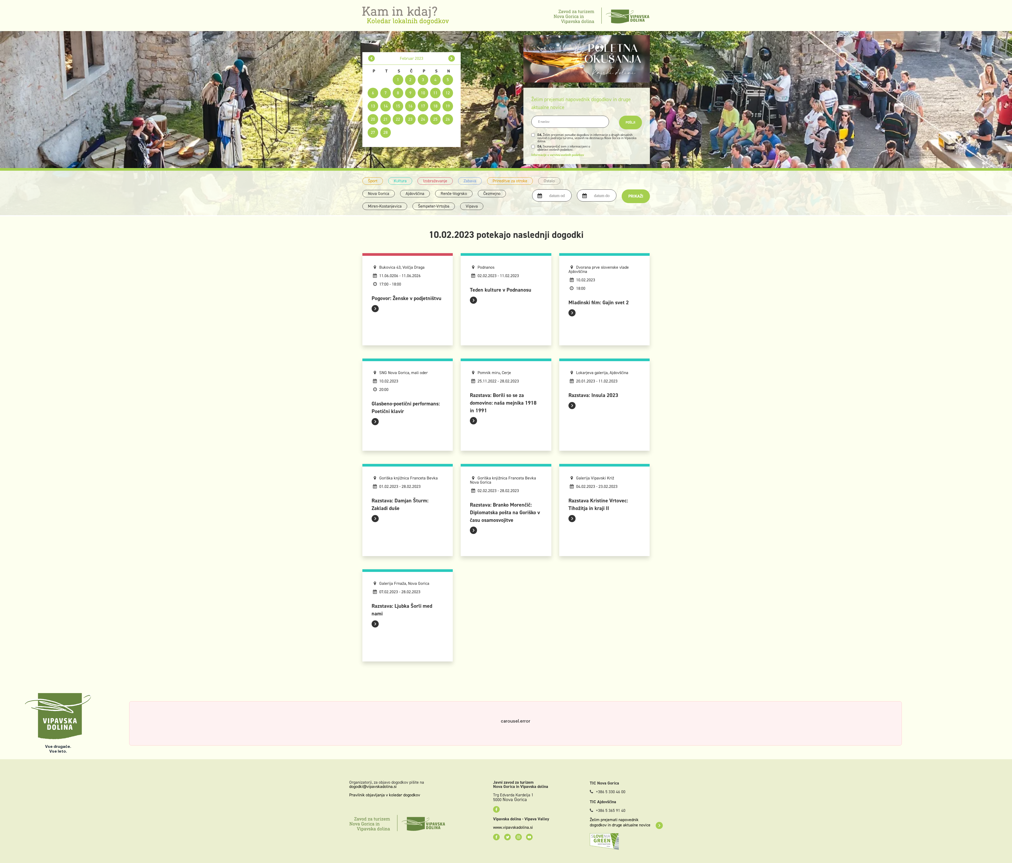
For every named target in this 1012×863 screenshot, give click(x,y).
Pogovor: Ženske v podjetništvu (406, 298)
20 (373, 119)
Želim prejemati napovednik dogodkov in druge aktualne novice (620, 822)
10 (423, 93)
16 (410, 106)
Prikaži (635, 196)
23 (410, 119)
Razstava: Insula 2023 (593, 395)
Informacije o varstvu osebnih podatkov (557, 155)
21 (385, 119)
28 (385, 132)
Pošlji (630, 122)
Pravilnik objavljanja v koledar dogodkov (384, 795)
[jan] (371, 58)
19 (448, 106)
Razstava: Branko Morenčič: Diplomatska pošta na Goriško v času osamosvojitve (505, 512)
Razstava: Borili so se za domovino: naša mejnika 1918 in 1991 (503, 403)
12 (448, 93)
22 (398, 119)
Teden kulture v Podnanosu (500, 289)
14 (385, 106)
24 (423, 119)
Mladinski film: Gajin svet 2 (598, 302)
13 (373, 106)
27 (373, 132)
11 (435, 93)
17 (423, 106)
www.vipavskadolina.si (513, 827)
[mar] (451, 58)
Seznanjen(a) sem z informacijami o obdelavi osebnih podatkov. (563, 148)
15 (398, 106)
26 (448, 119)
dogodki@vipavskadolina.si (373, 786)
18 (435, 106)
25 (435, 119)
